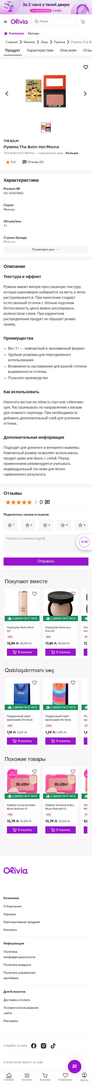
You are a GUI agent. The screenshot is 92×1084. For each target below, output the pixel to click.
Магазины (11, 1021)
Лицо (44, 42)
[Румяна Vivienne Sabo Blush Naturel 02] (60, 801)
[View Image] (46, 127)
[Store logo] (19, 21)
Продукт (12, 50)
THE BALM (11, 141)
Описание (68, 50)
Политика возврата (17, 965)
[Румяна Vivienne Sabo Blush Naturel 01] (22, 801)
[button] (6, 93)
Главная (12, 42)
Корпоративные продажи (22, 922)
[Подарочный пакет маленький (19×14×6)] (22, 712)
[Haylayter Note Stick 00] (22, 623)
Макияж (29, 42)
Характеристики (40, 50)
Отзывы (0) (35, 162)
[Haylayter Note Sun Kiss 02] (60, 623)
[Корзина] (83, 21)
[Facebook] (33, 1045)
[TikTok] (53, 1045)
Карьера (10, 914)
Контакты (10, 930)
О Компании (12, 906)
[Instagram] (43, 1045)
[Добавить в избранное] (85, 67)
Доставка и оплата (17, 1000)
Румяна (59, 42)
